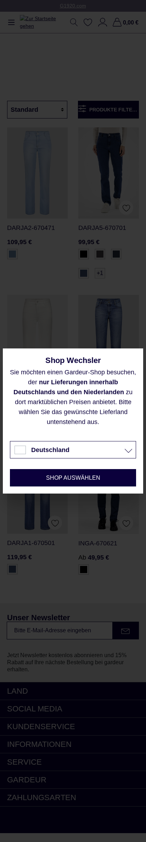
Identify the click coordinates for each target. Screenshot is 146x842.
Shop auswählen (73, 478)
